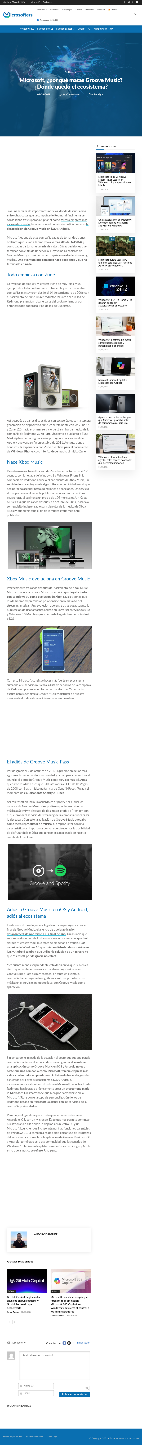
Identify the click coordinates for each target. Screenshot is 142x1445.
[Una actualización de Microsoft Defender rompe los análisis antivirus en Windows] (115, 206)
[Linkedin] (68, 148)
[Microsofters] (15, 15)
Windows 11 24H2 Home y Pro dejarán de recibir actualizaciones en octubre (115, 303)
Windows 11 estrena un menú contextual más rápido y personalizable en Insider (114, 343)
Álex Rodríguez (96, 95)
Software (70, 72)
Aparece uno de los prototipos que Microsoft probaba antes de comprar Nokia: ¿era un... (114, 420)
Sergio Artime (13, 1312)
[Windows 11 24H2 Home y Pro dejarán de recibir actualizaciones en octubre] (115, 286)
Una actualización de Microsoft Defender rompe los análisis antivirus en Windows (114, 223)
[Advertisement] (49, 181)
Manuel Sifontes (57, 1316)
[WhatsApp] (60, 148)
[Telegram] (76, 148)
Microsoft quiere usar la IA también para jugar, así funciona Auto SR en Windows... (115, 263)
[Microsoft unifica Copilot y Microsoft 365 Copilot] (115, 366)
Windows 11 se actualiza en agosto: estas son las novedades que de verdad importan (115, 460)
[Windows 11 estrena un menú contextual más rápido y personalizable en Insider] (115, 326)
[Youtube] (137, 2)
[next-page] (14, 1322)
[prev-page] (9, 1322)
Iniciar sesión (83, 1343)
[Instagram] (129, 2)
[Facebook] (125, 2)
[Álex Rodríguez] (20, 1239)
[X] (133, 2)
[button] (135, 15)
